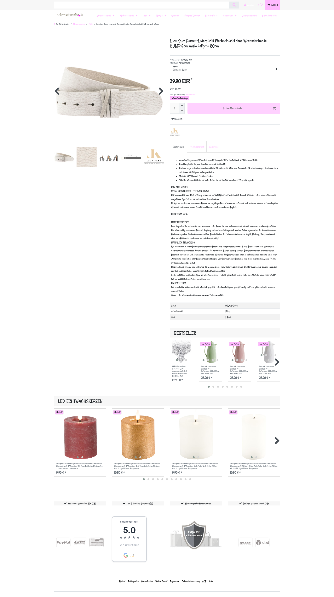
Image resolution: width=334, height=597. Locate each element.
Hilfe (211, 581)
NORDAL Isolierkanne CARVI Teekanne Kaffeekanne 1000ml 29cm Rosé (239, 370)
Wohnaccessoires (104, 15)
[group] (181, 351)
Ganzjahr (175, 15)
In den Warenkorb (232, 108)
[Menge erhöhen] (182, 105)
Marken (159, 15)
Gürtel (91, 24)
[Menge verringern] (182, 111)
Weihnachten (228, 15)
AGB (204, 581)
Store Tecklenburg (269, 15)
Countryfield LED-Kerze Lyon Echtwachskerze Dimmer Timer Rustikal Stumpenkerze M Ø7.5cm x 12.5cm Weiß (253, 466)
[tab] (178, 146)
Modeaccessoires (127, 15)
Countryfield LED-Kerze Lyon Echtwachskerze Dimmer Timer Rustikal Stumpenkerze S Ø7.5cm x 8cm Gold (137, 466)
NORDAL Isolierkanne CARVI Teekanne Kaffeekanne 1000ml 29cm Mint (210, 370)
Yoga (145, 15)
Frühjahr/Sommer (192, 15)
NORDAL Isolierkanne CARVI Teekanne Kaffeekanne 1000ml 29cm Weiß (268, 370)
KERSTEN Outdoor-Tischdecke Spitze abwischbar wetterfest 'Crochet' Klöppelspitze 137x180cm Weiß (179, 371)
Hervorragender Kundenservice (198, 503)
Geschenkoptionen (249, 15)
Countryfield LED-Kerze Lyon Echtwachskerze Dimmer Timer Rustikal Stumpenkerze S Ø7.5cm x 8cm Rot (79, 466)
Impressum (174, 581)
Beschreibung (178, 146)
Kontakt (122, 581)
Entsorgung (213, 146)
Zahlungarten (133, 581)
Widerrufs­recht (161, 581)
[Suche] (234, 5)
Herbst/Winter (211, 15)
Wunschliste (178, 118)
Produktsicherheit (197, 146)
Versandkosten (190, 94)
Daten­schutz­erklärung (191, 581)
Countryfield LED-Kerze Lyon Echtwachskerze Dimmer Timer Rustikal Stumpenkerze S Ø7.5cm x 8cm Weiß (195, 466)
